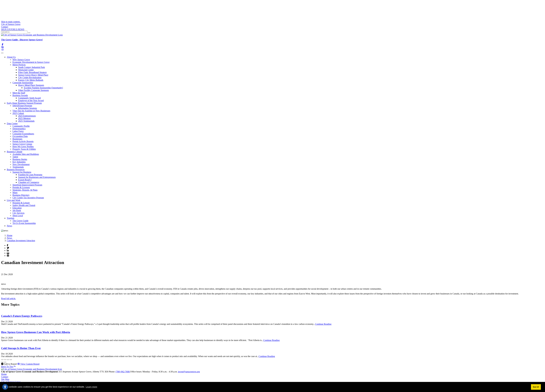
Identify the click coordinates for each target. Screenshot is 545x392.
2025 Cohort (18, 113)
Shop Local (17, 215)
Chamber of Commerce (28, 182)
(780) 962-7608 (123, 371)
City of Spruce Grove (10, 24)
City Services (18, 213)
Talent (15, 157)
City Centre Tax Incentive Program (28, 197)
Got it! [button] (536, 387)
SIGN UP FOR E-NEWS (12, 29)
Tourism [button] (10, 218)
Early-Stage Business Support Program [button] (24, 103)
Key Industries (19, 162)
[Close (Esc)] (2, 359)
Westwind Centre (26, 70)
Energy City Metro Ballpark (30, 80)
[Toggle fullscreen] (8, 359)
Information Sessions (27, 108)
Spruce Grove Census (22, 144)
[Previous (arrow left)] (2, 362)
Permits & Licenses (21, 187)
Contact (4, 27)
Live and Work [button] (13, 200)
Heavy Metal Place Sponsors (31, 85)
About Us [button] (11, 57)
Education (17, 208)
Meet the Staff (18, 93)
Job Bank (16, 210)
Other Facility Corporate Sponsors (33, 90)
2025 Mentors (24, 118)
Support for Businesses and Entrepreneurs (37, 177)
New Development (21, 164)
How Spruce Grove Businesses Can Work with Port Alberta (35, 332)
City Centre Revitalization (29, 77)
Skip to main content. (11, 21)
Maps (14, 192)
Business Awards (20, 95)
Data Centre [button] (12, 123)
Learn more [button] (91, 387)
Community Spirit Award (29, 98)
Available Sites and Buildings (25, 154)
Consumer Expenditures (23, 134)
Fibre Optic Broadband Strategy (32, 72)
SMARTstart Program (22, 105)
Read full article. (8, 298)
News (9, 226)
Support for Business (21, 172)
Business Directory (21, 195)
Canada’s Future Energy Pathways (21, 315)
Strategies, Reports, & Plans (24, 190)
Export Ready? (25, 180)
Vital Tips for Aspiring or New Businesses (31, 111)
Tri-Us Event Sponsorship (24, 223)
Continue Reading (323, 324)
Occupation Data (20, 136)
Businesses (17, 139)
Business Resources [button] (16, 169)
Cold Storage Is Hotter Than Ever (21, 348)
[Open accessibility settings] (5, 387)
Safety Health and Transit (23, 205)
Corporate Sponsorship (22, 82)
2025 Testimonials (26, 121)
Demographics (19, 128)
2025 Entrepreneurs (27, 116)
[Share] (5, 359)
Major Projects (19, 64)
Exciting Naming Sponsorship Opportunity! (43, 87)
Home (4, 374)
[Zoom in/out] (11, 359)
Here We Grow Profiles (23, 146)
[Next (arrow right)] (5, 362)
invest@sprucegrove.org (189, 371)
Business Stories (19, 159)
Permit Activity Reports (22, 141)
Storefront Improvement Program (27, 185)
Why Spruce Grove (21, 59)
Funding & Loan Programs (30, 174)
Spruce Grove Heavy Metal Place (33, 75)
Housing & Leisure (21, 203)
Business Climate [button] (14, 151)
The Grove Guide (20, 220)
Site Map (5, 379)
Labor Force (18, 131)
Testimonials (18, 167)
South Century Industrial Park (31, 67)
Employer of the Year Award (31, 100)
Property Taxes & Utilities (24, 149)
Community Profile (21, 126)
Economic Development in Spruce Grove (31, 62)
